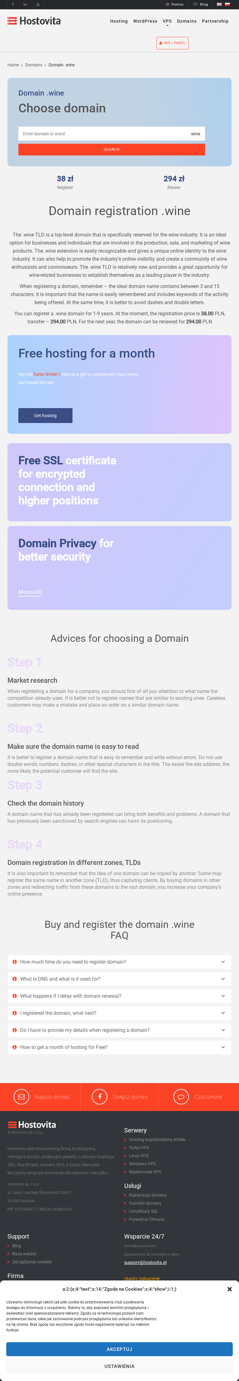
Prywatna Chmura (146, 1219)
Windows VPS (142, 1163)
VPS (167, 21)
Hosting (119, 21)
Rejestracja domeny (148, 1195)
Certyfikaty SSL (143, 1211)
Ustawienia (120, 1366)
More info (30, 592)
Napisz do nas (52, 1097)
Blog (204, 4)
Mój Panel (175, 43)
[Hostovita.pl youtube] (38, 4)
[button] (230, 1289)
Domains (187, 21)
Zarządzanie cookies (32, 1261)
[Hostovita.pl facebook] (13, 4)
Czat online (208, 1097)
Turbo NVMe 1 (47, 374)
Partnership (215, 21)
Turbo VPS (139, 1147)
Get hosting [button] (45, 415)
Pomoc (177, 4)
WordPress (145, 21)
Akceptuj (119, 1349)
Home (13, 64)
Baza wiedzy (24, 1253)
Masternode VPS (145, 1171)
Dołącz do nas (130, 1097)
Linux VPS (138, 1155)
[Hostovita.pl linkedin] (25, 4)
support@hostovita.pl (145, 1262)
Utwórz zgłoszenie (142, 1278)
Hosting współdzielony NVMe (157, 1139)
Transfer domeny (145, 1203)
